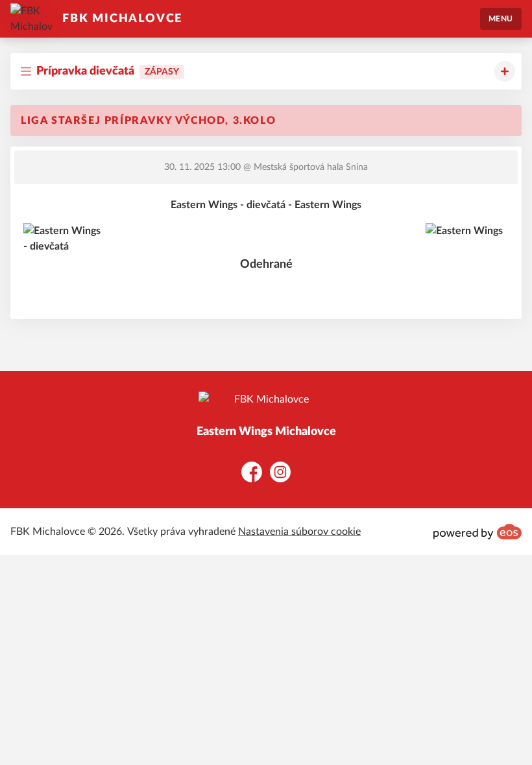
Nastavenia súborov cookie (299, 531)
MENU (501, 19)
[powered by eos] (477, 531)
